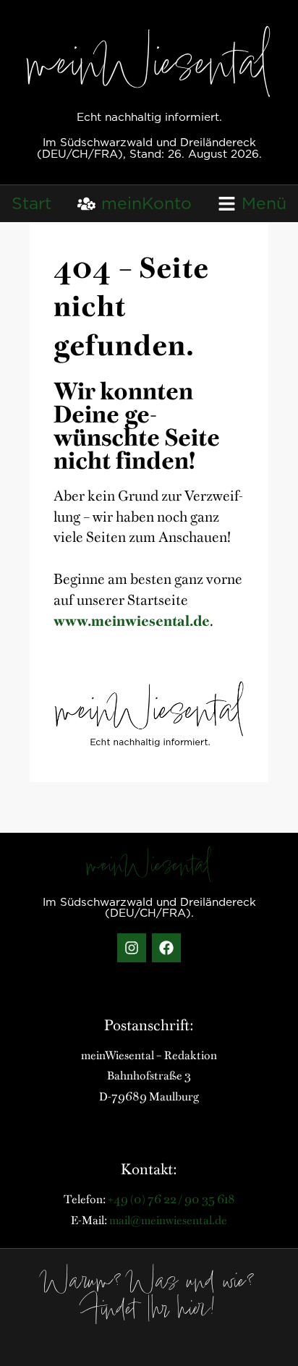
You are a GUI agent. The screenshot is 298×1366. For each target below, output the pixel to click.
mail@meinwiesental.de (168, 1219)
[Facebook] (166, 947)
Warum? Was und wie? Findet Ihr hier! (149, 1298)
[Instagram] (131, 947)
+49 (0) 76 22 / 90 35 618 (171, 1198)
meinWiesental (149, 68)
